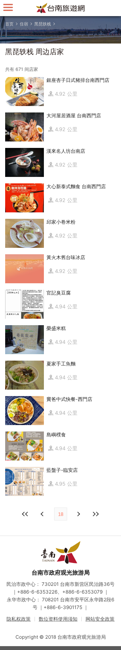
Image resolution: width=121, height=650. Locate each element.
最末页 (95, 514)
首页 (9, 23)
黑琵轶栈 (42, 23)
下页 (42, 514)
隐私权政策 (18, 619)
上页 (78, 514)
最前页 (25, 514)
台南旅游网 (60, 8)
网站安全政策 (100, 619)
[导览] (8, 7)
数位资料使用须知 (58, 619)
